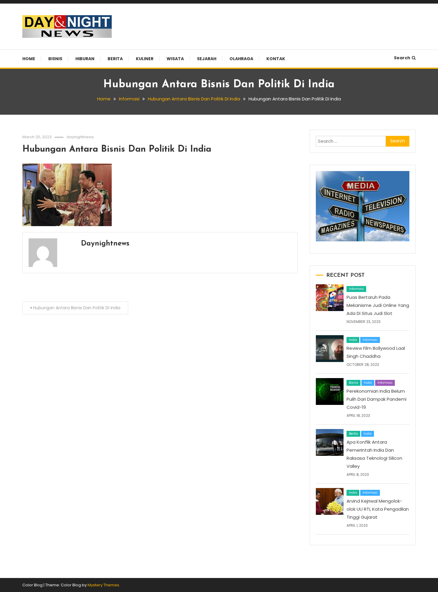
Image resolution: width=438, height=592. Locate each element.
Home (28, 59)
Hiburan (84, 59)
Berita (115, 59)
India (353, 340)
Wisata (175, 59)
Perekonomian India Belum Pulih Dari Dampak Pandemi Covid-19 (376, 399)
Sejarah (206, 59)
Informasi (356, 289)
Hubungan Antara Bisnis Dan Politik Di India (116, 149)
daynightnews (80, 137)
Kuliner (144, 59)
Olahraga (241, 59)
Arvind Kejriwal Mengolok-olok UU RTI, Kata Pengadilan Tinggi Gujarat (378, 509)
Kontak (275, 59)
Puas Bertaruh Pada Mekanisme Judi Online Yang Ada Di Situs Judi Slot (378, 305)
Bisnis (55, 59)
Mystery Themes (103, 585)
